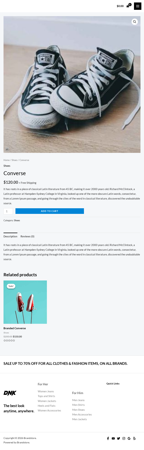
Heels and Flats (46, 405)
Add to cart (49, 211)
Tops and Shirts (46, 396)
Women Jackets (47, 401)
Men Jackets (79, 419)
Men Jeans (78, 400)
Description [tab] (10, 236)
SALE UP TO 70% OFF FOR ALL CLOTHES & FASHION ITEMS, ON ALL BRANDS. (66, 363)
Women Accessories (49, 410)
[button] (135, 22)
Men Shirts (78, 404)
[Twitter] (118, 438)
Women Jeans (46, 391)
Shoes (15, 160)
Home (7, 160)
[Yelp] (134, 438)
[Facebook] (108, 438)
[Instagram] (123, 438)
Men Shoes (78, 409)
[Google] (129, 438)
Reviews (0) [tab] (27, 236)
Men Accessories (82, 414)
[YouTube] (113, 438)
